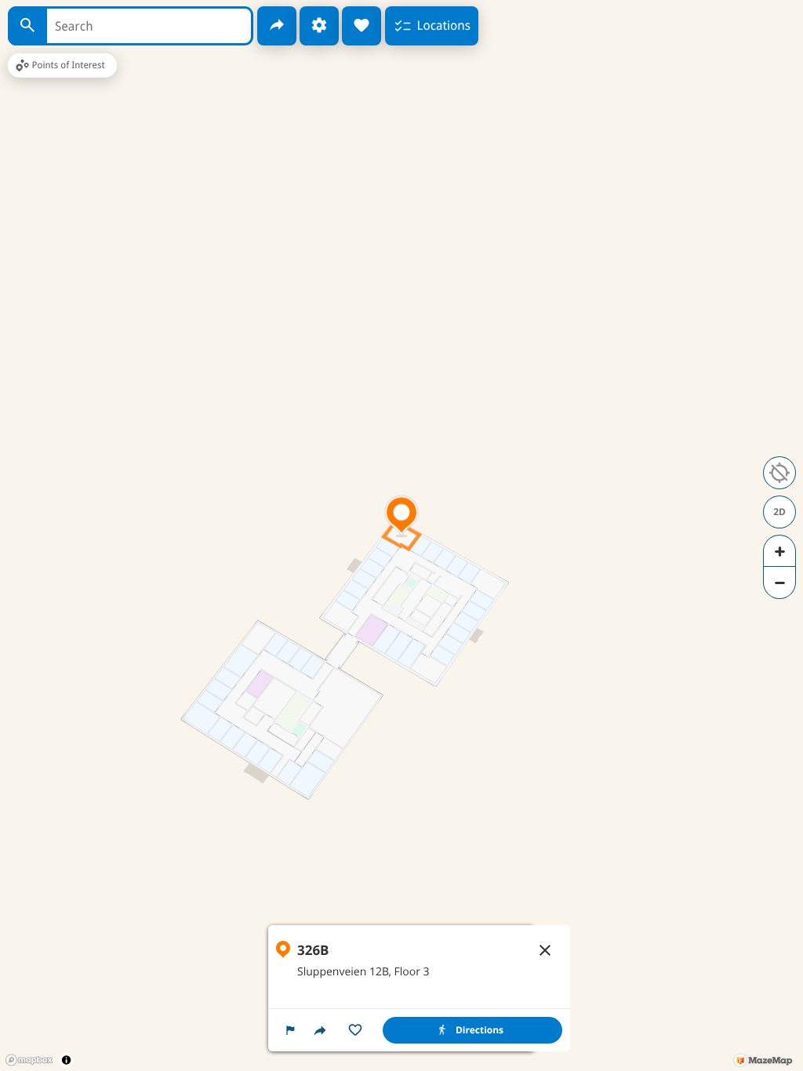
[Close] (545, 950)
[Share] (276, 25)
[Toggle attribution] (66, 1059)
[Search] (27, 25)
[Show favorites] (361, 25)
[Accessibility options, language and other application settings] (319, 25)
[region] (419, 988)
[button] (290, 1030)
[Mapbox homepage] (29, 1060)
